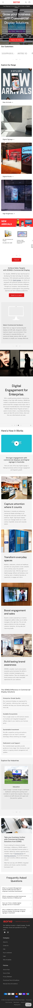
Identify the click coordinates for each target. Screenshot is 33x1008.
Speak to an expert (16, 295)
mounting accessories (10, 856)
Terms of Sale (6, 973)
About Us (5, 942)
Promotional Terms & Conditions (11, 980)
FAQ (4, 949)
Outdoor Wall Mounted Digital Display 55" (21, 242)
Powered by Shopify (20, 1000)
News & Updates (7, 959)
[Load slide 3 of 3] (18, 425)
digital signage (17, 280)
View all (16, 260)
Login (4, 956)
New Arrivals (7, 102)
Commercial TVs (19, 853)
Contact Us (5, 945)
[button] (3, 2)
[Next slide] (21, 425)
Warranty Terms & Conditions (10, 983)
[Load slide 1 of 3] (15, 425)
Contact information (25, 1002)
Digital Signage (8, 139)
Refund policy (16, 1002)
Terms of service (9, 1002)
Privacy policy (29, 1000)
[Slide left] (13, 59)
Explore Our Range (16, 40)
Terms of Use (6, 969)
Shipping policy (17, 1004)
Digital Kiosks (7, 176)
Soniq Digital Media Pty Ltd (10, 1000)
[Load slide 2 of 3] (16, 425)
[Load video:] (16, 443)
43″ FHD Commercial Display (8, 240)
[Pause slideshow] (31, 425)
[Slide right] (20, 59)
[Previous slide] (12, 425)
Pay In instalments (7, 952)
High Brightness (8, 214)
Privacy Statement (7, 976)
